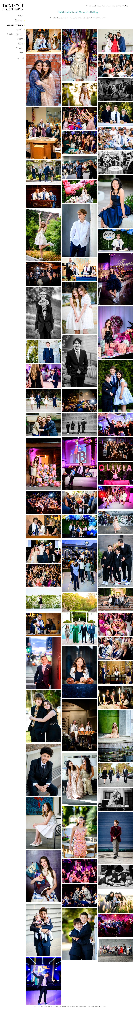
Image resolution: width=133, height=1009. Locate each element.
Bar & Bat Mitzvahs (15, 25)
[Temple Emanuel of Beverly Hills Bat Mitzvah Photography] (115, 672)
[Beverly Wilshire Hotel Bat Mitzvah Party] (79, 118)
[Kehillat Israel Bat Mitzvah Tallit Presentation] (43, 133)
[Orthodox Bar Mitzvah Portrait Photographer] (115, 877)
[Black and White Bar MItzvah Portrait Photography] (79, 361)
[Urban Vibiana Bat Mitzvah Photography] (115, 522)
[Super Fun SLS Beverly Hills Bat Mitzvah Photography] (115, 473)
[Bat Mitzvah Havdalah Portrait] (115, 697)
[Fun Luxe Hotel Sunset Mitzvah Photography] (115, 424)
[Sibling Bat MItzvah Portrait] (43, 716)
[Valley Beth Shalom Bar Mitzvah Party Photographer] (115, 89)
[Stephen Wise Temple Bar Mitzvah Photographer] (43, 770)
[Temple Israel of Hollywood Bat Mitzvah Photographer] (43, 823)
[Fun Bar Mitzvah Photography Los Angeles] (115, 950)
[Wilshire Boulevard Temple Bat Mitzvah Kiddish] (115, 162)
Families (19, 29)
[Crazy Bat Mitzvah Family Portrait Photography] (43, 551)
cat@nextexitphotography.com (83, 1006)
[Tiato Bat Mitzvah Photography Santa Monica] (79, 94)
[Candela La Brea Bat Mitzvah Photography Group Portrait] (115, 449)
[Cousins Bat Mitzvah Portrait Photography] (79, 526)
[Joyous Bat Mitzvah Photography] (43, 400)
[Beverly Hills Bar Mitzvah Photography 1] (79, 619)
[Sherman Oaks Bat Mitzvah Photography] (79, 672)
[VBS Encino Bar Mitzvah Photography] (79, 934)
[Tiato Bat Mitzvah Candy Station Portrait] (79, 55)
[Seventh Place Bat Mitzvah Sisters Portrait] (43, 80)
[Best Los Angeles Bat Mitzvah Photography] (79, 308)
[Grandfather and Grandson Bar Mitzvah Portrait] (115, 799)
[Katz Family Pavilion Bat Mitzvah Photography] (43, 599)
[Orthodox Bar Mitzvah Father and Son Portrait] (115, 138)
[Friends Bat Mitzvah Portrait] (43, 575)
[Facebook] (18, 58)
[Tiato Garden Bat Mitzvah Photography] (115, 497)
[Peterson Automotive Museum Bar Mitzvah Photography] (43, 663)
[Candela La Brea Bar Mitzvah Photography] (79, 463)
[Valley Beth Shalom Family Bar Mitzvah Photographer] (115, 561)
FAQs (20, 43)
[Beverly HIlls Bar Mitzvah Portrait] (115, 775)
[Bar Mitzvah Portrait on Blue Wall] (115, 838)
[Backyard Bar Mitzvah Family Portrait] (43, 172)
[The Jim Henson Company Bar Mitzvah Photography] (43, 502)
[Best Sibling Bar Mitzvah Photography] (43, 313)
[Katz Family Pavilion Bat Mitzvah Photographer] (79, 871)
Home (20, 15)
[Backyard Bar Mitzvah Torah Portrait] (115, 240)
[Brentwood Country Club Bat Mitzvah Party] (115, 624)
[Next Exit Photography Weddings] (22, 58)
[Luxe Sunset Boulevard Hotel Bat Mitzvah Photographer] (43, 376)
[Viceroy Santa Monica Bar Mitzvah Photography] (79, 400)
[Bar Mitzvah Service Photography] (79, 269)
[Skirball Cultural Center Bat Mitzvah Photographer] (115, 736)
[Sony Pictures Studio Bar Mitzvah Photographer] (79, 502)
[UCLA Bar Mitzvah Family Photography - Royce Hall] (115, 599)
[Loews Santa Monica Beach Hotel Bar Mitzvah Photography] (43, 983)
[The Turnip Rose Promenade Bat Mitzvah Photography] (115, 201)
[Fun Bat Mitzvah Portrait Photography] (43, 235)
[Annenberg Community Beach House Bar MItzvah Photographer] (115, 901)
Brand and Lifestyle (15, 34)
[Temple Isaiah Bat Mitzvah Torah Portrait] (43, 876)
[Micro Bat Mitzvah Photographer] (79, 191)
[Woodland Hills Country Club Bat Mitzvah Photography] (43, 424)
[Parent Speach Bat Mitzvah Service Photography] (43, 526)
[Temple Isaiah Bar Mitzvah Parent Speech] (43, 624)
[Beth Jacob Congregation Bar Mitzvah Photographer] (43, 196)
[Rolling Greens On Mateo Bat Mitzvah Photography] (79, 832)
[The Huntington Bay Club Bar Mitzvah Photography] (79, 167)
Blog (21, 53)
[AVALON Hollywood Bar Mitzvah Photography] (79, 895)
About (20, 39)
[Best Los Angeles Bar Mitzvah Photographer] (43, 41)
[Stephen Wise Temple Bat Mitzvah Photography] (115, 332)
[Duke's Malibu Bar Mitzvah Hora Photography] (43, 274)
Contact (19, 48)
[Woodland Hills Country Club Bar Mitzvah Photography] (115, 648)
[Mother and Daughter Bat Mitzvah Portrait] (79, 779)
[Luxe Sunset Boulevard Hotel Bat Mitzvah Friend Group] (79, 142)
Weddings (19, 20)
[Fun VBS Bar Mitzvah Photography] (79, 424)
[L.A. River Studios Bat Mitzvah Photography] (43, 464)
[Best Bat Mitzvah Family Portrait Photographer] (115, 41)
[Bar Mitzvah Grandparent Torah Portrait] (115, 114)
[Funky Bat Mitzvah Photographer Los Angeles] (115, 279)
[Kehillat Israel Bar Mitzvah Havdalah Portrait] (115, 65)
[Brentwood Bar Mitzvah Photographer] (115, 386)
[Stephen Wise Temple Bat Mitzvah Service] (79, 725)
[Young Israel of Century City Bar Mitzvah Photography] (43, 930)
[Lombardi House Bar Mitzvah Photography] (115, 925)
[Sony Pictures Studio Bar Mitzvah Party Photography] (79, 566)
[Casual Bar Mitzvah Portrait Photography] (79, 230)
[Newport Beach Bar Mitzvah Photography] (43, 351)
